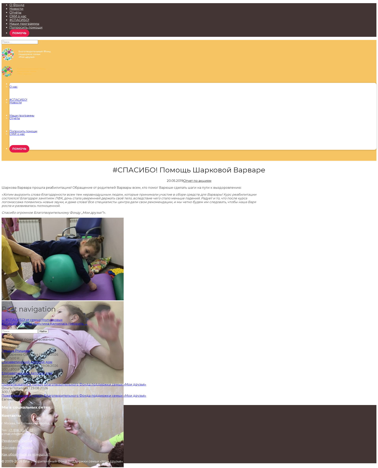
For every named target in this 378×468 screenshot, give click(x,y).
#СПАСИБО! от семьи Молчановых (32, 320)
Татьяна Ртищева (16, 351)
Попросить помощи (26, 27)
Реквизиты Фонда (17, 441)
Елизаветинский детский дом (27, 362)
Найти (43, 331)
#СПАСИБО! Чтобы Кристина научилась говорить (45, 324)
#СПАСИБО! (19, 20)
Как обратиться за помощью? (26, 454)
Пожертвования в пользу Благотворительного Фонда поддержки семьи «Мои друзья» (74, 384)
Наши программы (24, 24)
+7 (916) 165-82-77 (20, 430)
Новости (16, 9)
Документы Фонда (17, 448)
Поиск (7, 327)
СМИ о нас (17, 16)
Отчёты (15, 12)
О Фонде (16, 5)
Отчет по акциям (197, 181)
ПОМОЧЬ (19, 33)
